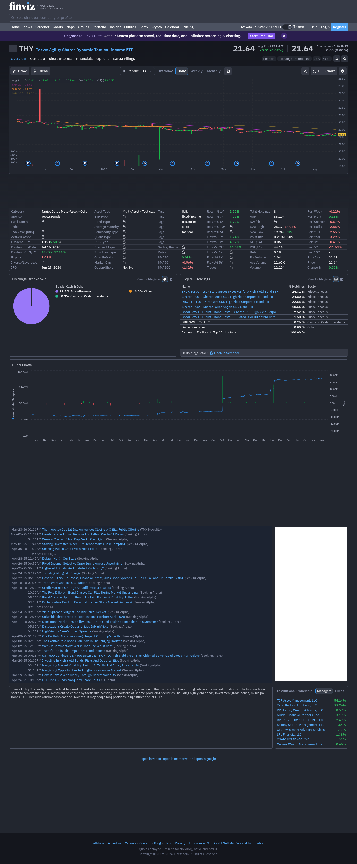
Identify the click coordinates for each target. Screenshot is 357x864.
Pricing (188, 27)
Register (339, 27)
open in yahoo (151, 759)
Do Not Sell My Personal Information (238, 843)
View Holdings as (149, 279)
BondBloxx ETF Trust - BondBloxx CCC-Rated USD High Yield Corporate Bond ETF (230, 317)
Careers (130, 843)
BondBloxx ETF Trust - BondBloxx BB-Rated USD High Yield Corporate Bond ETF (230, 312)
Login (325, 27)
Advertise (114, 843)
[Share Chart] (305, 71)
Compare (37, 58)
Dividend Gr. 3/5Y (23, 252)
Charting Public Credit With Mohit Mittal (70, 549)
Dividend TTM (20, 242)
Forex (143, 27)
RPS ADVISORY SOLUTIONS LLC (300, 720)
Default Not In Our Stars (59, 558)
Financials (84, 58)
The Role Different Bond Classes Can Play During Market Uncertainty (90, 592)
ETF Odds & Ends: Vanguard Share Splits (71, 680)
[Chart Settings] (343, 71)
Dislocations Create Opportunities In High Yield (75, 626)
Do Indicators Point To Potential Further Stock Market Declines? (87, 602)
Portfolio (99, 27)
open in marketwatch (178, 759)
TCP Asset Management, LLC (297, 700)
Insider (115, 27)
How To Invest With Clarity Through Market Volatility (79, 675)
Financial (269, 59)
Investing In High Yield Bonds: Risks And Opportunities (80, 660)
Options (102, 58)
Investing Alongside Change (61, 573)
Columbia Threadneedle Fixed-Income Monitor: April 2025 (83, 617)
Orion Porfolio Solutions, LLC (297, 705)
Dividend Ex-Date (23, 247)
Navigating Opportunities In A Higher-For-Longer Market (81, 670)
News (27, 27)
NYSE (327, 59)
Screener (42, 27)
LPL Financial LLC (289, 734)
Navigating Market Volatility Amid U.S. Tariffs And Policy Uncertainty (90, 665)
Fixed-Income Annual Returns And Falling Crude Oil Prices (83, 534)
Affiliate (98, 843)
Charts (58, 27)
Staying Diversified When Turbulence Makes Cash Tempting (83, 544)
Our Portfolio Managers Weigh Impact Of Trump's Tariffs (81, 636)
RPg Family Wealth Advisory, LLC (300, 710)
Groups (83, 27)
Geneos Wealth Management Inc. (300, 744)
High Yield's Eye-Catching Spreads (66, 631)
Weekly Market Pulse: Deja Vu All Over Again (73, 539)
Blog (157, 843)
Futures (130, 27)
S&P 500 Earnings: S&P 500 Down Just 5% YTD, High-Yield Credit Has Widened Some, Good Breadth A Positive (121, 655)
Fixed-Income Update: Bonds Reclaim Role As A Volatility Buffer (87, 597)
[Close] (284, 36)
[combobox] (55, 18)
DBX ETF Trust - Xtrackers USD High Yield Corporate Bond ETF (226, 302)
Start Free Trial (261, 36)
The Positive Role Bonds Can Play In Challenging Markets (82, 641)
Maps (70, 27)
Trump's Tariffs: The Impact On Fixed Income (73, 651)
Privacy (180, 843)
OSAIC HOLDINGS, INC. (294, 739)
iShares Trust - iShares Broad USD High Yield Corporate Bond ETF (228, 297)
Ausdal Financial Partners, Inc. (298, 715)
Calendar (172, 27)
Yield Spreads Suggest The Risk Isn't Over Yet (74, 612)
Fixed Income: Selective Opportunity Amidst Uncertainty (82, 563)
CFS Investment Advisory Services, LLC (302, 729)
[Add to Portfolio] (344, 58)
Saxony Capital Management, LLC (300, 725)
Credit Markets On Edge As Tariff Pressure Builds (76, 588)
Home (15, 27)
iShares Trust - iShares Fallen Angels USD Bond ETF (218, 307)
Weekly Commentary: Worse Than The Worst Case (77, 646)
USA (317, 59)
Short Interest (60, 58)
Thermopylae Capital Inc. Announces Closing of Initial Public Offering (90, 529)
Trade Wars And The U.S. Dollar (64, 583)
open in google (206, 759)
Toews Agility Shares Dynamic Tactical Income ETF (84, 49)
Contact (145, 843)
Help (313, 27)
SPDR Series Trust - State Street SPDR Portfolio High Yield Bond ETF (230, 291)
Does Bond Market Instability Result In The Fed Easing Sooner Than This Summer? (100, 621)
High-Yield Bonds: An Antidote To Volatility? (73, 568)
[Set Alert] (336, 58)
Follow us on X (199, 843)
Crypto (157, 27)
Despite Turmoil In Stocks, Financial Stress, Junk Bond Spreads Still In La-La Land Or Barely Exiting (112, 578)
